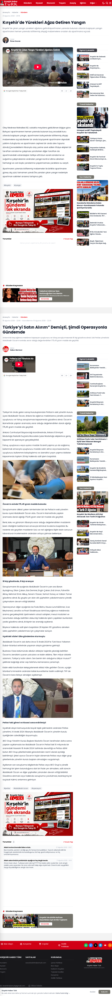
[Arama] (107, 3)
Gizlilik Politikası (65, 945)
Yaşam (62, 3)
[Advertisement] (38, 110)
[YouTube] (105, 945)
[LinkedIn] (100, 945)
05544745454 (36, 986)
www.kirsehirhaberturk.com (35, 963)
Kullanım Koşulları (57, 969)
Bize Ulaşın (8, 944)
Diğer (92, 3)
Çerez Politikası (56, 963)
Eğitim (83, 3)
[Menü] (110, 3)
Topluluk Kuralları (57, 972)
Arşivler (45, 944)
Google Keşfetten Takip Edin (16, 91)
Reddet (92, 992)
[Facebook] (91, 945)
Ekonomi (51, 3)
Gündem (28, 3)
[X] (96, 945)
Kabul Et (104, 992)
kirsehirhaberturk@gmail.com (14, 986)
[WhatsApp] (86, 945)
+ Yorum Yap (68, 239)
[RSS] (110, 945)
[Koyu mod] (103, 3)
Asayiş (73, 3)
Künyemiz (27, 944)
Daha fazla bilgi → (63, 993)
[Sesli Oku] (62, 91)
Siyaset (39, 3)
